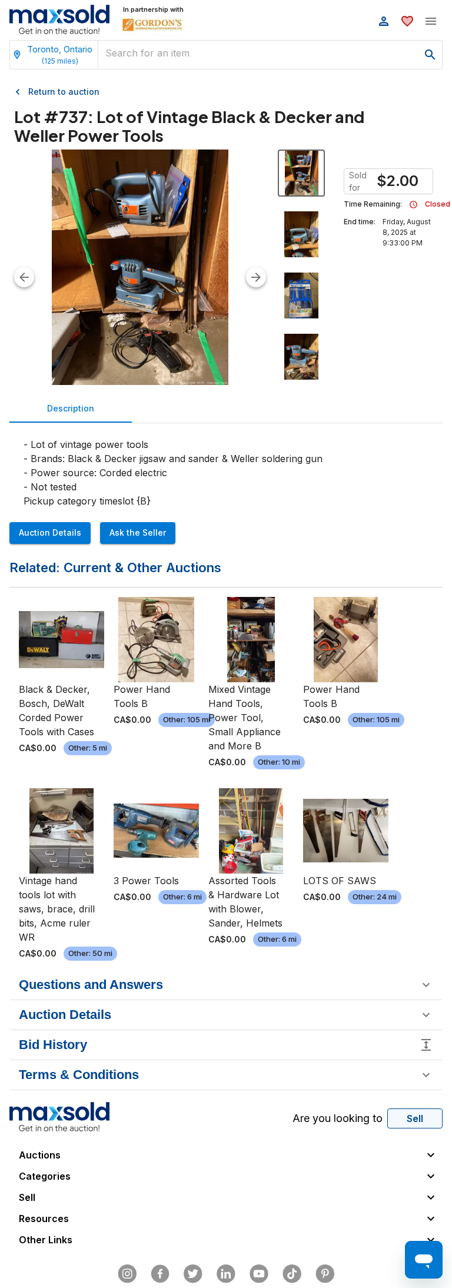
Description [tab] (70, 408)
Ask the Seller (137, 532)
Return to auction (63, 92)
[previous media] (24, 277)
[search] (430, 55)
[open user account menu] (384, 21)
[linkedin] (226, 1274)
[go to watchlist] (407, 21)
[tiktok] (292, 1274)
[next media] (256, 277)
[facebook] (160, 1274)
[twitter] (193, 1274)
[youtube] (259, 1274)
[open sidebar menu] (431, 21)
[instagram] (127, 1274)
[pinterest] (325, 1274)
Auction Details (50, 532)
